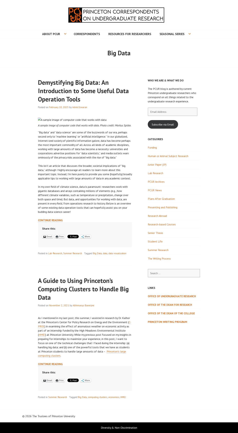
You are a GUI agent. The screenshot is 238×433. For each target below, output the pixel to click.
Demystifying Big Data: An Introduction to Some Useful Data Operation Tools (83, 90)
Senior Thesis (155, 233)
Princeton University (63, 416)
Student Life (155, 241)
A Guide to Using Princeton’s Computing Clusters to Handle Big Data (83, 288)
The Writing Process (159, 258)
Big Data (97, 253)
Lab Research (55, 253)
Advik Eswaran (79, 107)
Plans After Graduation (161, 198)
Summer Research (72, 253)
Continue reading (50, 220)
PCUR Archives (156, 181)
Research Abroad (157, 216)
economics (113, 397)
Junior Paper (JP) (157, 164)
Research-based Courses (162, 224)
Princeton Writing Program (167, 322)
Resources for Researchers (129, 34)
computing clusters (97, 397)
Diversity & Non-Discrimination (119, 427)
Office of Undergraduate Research (172, 296)
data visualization (117, 253)
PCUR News (155, 190)
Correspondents (87, 34)
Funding (152, 147)
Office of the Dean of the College (171, 313)
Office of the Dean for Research (170, 304)
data (105, 253)
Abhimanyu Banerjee (83, 305)
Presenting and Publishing (162, 207)
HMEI (42, 334)
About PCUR (51, 34)
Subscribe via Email (163, 124)
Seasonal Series (172, 34)
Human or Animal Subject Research (168, 156)
